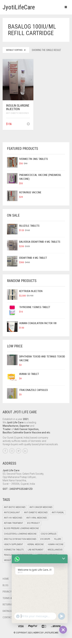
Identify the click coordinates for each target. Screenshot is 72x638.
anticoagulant (12, 512)
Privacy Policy (11, 591)
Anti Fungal (58, 512)
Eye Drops (45, 539)
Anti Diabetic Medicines (17, 113)
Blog (5, 585)
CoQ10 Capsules (48, 534)
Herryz (37, 632)
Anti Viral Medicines (36, 518)
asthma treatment (13, 523)
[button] (28, 124)
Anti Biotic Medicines (14, 507)
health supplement (13, 544)
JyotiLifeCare (51, 632)
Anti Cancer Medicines (41, 507)
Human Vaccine (55, 544)
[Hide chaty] (63, 630)
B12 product (33, 523)
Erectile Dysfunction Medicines (20, 539)
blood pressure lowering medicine (21, 528)
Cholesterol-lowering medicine (20, 534)
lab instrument (36, 549)
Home (6, 578)
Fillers (57, 539)
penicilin (8, 555)
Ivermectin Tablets (14, 549)
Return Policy (11, 604)
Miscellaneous (55, 549)
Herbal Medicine (35, 544)
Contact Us (9, 617)
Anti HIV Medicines (13, 518)
